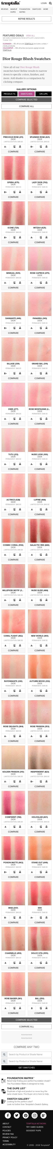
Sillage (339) (13, 364)
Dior (13, 139)
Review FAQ (8, 1134)
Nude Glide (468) (39, 590)
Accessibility (9, 1144)
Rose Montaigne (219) (40, 409)
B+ (32, 146)
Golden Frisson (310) (13, 772)
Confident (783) (13, 817)
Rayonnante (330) (13, 681)
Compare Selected (26, 99)
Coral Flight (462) (13, 636)
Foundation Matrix (24, 10)
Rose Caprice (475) (39, 273)
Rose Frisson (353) (39, 726)
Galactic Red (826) (39, 545)
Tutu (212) (13, 454)
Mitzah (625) (39, 228)
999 (40, 908)
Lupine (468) (40, 500)
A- (5, 146)
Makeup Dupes (13, 10)
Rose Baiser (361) (13, 998)
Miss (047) (13, 908)
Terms (6, 1141)
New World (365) (39, 636)
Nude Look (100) (40, 454)
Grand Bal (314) (40, 364)
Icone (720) (13, 228)
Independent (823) (40, 772)
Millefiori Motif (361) (13, 590)
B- (32, 192)
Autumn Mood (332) (40, 681)
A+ (32, 917)
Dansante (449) (13, 318)
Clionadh (7, 44)
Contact (7, 1127)
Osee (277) (13, 409)
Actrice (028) (13, 500)
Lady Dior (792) (39, 182)
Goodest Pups (33, 1130)
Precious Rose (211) (13, 137)
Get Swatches (27, 1067)
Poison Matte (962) (13, 862)
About (6, 1123)
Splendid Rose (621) (40, 137)
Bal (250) (39, 998)
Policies (7, 1130)
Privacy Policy (10, 1137)
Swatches (36, 9)
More (45, 9)
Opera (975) (13, 182)
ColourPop (8, 48)
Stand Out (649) (40, 862)
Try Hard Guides (34, 1127)
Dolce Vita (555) (39, 953)
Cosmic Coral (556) (13, 545)
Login (44, 3)
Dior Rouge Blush (29, 67)
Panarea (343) (40, 318)
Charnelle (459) (13, 953)
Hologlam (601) (40, 817)
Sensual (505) (13, 273)
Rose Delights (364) (13, 726)
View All (30, 35)
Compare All (26, 106)
